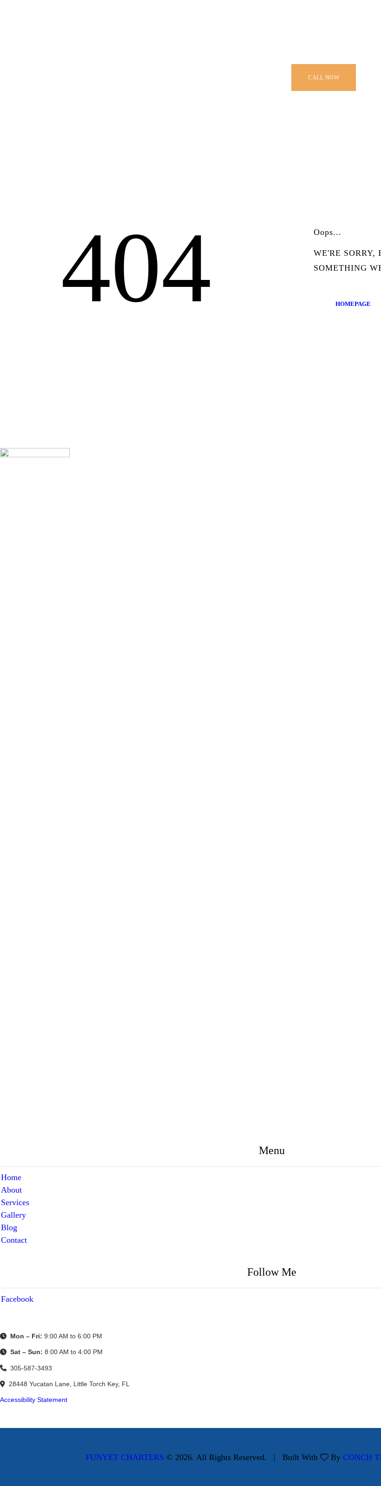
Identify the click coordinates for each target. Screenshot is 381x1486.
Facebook (17, 1299)
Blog (9, 1227)
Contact (14, 1240)
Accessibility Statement (33, 1399)
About (11, 1189)
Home (11, 1177)
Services (15, 1202)
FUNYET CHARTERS (124, 1457)
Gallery (13, 1215)
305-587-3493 (31, 1368)
